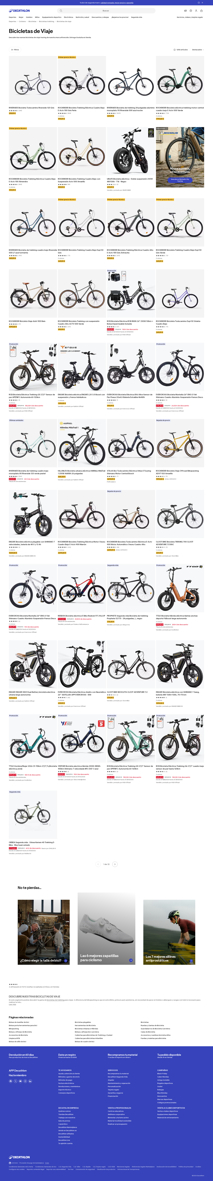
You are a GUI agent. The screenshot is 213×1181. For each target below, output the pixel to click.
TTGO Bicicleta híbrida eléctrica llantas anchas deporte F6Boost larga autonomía (177, 617)
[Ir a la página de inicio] (19, 10)
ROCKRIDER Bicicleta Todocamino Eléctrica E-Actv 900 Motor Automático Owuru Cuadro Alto (129, 543)
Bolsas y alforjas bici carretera (87, 1032)
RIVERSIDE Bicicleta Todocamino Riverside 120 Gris (31, 108)
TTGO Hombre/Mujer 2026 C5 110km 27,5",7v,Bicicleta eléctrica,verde (33, 767)
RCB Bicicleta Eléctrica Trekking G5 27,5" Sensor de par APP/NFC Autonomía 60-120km (32, 395)
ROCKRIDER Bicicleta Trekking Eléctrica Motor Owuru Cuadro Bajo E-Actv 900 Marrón (81, 543)
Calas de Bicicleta (148, 1032)
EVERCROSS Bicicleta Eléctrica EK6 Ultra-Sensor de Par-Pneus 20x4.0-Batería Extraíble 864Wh (129, 395)
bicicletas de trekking (55, 1000)
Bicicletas (145, 1022)
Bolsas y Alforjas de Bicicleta (20, 1032)
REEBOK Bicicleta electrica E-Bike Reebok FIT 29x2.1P (81, 616)
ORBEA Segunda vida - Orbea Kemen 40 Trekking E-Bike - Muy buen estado (32, 843)
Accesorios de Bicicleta (18, 1035)
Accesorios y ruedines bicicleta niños (156, 1035)
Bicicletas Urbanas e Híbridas (86, 1029)
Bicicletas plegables (83, 1022)
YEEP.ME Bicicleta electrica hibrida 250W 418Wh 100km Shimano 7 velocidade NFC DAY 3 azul (79, 767)
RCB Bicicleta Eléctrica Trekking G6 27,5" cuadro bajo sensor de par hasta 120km (180, 767)
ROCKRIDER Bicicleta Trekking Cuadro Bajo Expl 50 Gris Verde (178, 251)
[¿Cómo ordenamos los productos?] (175, 50)
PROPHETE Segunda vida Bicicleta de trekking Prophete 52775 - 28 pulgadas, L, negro (127, 617)
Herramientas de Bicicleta (85, 1025)
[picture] (33, 80)
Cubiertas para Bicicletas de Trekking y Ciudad (93, 1035)
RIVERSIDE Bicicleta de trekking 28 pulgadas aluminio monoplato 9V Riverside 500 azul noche (131, 109)
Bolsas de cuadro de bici (84, 1041)
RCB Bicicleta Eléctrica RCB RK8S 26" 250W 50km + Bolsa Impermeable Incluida (130, 322)
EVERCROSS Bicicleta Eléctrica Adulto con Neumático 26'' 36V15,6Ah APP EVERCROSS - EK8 (82, 693)
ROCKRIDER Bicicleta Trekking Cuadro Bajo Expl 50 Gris (80, 251)
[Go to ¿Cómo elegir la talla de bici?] (65, 960)
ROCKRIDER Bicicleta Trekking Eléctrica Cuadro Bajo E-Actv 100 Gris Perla (81, 109)
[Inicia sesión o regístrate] (196, 10)
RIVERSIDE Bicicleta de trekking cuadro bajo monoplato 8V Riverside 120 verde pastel (28, 472)
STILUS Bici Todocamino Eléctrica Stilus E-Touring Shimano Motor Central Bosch (129, 472)
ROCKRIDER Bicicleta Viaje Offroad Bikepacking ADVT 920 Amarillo (177, 472)
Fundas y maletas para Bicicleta (153, 1038)
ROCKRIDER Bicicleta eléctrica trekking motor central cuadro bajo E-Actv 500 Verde (180, 109)
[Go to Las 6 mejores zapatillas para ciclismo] (131, 960)
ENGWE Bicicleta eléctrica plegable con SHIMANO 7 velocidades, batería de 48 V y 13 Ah (32, 543)
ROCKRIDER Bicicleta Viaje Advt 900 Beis (27, 321)
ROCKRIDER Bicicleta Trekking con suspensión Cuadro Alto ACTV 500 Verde (78, 322)
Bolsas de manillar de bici (19, 1022)
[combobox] (198, 50)
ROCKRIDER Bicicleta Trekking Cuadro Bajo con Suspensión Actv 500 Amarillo (79, 180)
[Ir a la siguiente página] (115, 864)
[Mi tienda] (185, 10)
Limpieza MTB (14, 1038)
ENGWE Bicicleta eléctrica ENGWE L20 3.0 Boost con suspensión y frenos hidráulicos (81, 395)
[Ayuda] (190, 10)
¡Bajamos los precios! (120, 17)
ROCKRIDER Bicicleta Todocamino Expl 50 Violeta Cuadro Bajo (178, 322)
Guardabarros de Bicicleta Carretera (155, 1029)
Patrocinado (161, 128)
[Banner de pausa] (199, 2)
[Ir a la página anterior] (98, 864)
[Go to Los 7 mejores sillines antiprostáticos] (191, 960)
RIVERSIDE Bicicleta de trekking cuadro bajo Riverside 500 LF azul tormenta (33, 251)
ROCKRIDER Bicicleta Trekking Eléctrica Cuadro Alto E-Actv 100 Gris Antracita (130, 251)
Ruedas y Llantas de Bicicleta (152, 1025)
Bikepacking (14, 1029)
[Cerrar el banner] (202, 2)
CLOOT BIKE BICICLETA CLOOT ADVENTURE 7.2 (127, 692)
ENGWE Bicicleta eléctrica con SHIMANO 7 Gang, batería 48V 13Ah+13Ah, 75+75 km (177, 693)
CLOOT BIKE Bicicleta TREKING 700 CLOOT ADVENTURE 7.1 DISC (174, 543)
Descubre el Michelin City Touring (180, 180)
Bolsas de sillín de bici (17, 1041)
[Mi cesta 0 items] (201, 10)
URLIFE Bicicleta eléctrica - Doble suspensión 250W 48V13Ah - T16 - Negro (130, 180)
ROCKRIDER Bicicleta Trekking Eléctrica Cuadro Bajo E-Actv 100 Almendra (32, 180)
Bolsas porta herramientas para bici (23, 1025)
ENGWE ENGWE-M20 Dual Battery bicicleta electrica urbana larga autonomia (32, 693)
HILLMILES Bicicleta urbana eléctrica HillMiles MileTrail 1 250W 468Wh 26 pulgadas (81, 472)
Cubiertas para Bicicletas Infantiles (89, 1038)
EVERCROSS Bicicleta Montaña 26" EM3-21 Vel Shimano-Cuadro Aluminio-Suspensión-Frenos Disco (179, 395)
